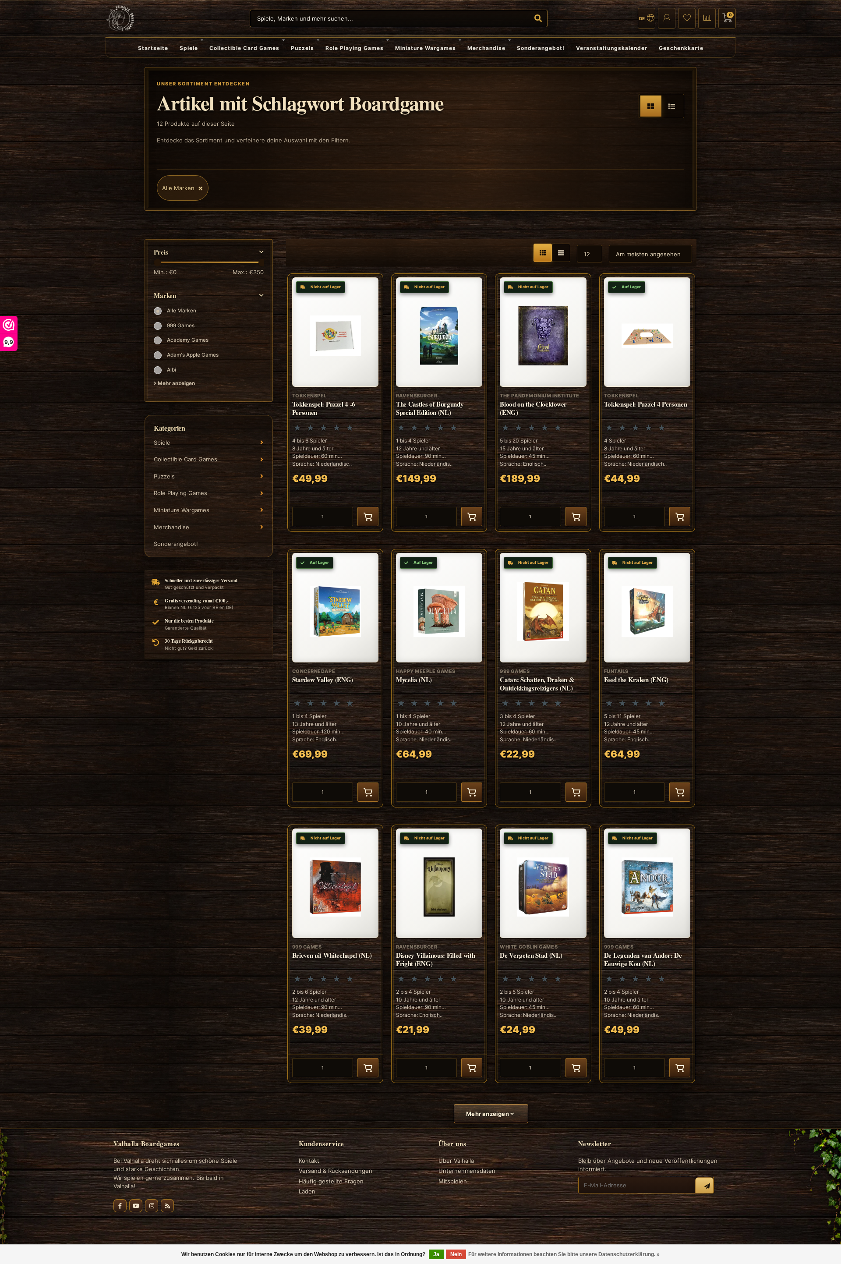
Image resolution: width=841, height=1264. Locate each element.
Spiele (189, 48)
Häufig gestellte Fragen (331, 1181)
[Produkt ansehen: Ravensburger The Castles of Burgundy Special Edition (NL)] (439, 402)
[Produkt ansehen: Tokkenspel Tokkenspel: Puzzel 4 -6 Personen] (335, 402)
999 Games (180, 325)
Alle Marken (181, 311)
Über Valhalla (456, 1160)
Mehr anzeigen (175, 383)
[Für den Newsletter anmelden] (704, 1186)
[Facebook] (120, 1205)
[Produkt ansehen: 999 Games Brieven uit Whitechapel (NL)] (335, 954)
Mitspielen (452, 1181)
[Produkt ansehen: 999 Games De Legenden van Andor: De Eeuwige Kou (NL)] (647, 954)
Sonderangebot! (541, 48)
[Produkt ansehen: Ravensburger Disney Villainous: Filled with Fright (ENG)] (439, 954)
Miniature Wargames (425, 48)
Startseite (153, 48)
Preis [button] (161, 252)
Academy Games (187, 340)
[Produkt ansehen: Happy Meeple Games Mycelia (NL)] (439, 678)
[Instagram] (151, 1205)
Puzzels (302, 48)
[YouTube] (135, 1205)
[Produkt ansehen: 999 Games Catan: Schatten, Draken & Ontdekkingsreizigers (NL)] (542, 678)
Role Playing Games (354, 48)
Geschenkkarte (681, 48)
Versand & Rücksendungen (335, 1170)
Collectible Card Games (244, 48)
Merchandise (486, 48)
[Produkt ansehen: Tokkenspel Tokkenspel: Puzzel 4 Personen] (647, 402)
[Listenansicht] (671, 106)
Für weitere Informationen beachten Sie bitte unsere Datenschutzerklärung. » (564, 1254)
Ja (436, 1254)
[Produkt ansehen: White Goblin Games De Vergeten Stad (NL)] (542, 954)
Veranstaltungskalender (611, 48)
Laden (307, 1191)
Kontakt (309, 1160)
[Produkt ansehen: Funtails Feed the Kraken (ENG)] (647, 678)
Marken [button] (165, 295)
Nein (456, 1254)
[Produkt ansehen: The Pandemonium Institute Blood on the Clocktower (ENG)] (542, 402)
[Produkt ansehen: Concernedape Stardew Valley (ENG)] (335, 678)
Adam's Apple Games (193, 355)
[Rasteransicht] (650, 106)
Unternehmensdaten (466, 1170)
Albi (171, 370)
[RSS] (167, 1205)
